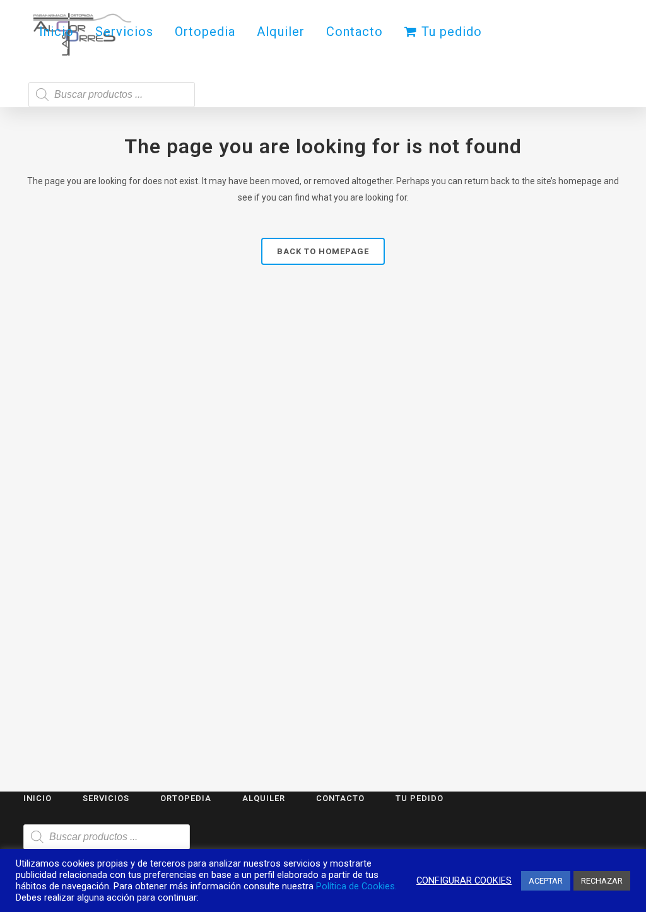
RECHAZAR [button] (602, 881)
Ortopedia (185, 798)
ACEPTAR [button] (546, 881)
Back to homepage (323, 251)
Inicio (37, 798)
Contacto (340, 798)
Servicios (106, 798)
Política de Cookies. (356, 886)
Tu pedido (419, 798)
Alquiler (263, 798)
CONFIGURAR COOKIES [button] (464, 880)
